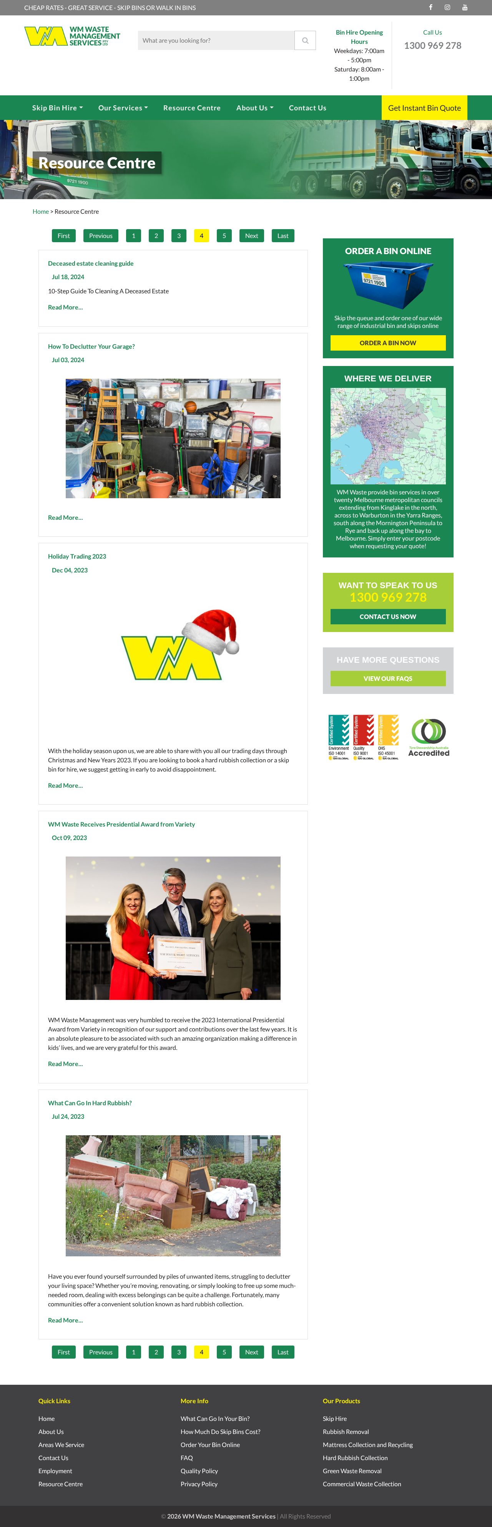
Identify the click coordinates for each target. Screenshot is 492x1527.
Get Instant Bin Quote (424, 107)
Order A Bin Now (388, 342)
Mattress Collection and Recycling (368, 1444)
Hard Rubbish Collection (355, 1457)
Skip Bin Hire (54, 107)
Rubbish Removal (346, 1431)
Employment (55, 1470)
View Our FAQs (388, 678)
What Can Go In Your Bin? (215, 1418)
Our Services (120, 107)
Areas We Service (61, 1444)
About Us (252, 107)
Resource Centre (192, 107)
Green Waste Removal (352, 1470)
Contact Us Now (388, 616)
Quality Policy (199, 1470)
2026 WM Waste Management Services (221, 1516)
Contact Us (308, 107)
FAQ (187, 1457)
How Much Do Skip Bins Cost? (220, 1431)
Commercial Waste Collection (362, 1483)
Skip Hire (335, 1418)
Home (41, 211)
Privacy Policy (199, 1483)
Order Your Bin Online (210, 1444)
